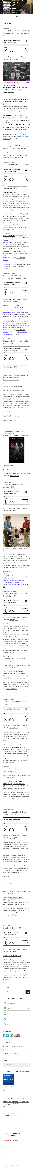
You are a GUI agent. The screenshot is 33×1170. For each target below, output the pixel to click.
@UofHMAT (20, 671)
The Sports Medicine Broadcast (10, 5)
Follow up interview (9, 310)
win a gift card (14, 476)
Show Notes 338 (8, 465)
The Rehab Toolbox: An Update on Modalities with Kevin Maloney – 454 (16, 33)
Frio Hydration (7, 316)
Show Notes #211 (8, 571)
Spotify (12, 59)
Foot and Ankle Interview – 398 (15, 165)
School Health (7, 473)
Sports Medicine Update (10, 628)
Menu (17, 16)
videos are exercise (16, 394)
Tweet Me (6, 157)
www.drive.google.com (13, 650)
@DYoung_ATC (7, 673)
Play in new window (14, 57)
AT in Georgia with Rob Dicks (11, 1053)
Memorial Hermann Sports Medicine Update (16, 314)
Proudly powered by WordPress (11, 1166)
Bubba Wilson (7, 106)
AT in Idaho (6, 1050)
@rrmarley (12, 671)
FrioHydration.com (19, 673)
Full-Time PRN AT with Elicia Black (13, 1046)
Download (24, 57)
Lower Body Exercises (9, 420)
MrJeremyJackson (17, 157)
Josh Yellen (24, 106)
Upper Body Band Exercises (11, 416)
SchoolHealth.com (11, 689)
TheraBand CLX (8, 433)
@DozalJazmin (7, 676)
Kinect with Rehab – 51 (11, 928)
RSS (16, 59)
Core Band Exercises (9, 412)
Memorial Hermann (21, 626)
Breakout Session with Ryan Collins (14, 308)
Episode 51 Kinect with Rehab (12, 956)
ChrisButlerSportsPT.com (11, 380)
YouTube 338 (7, 469)
